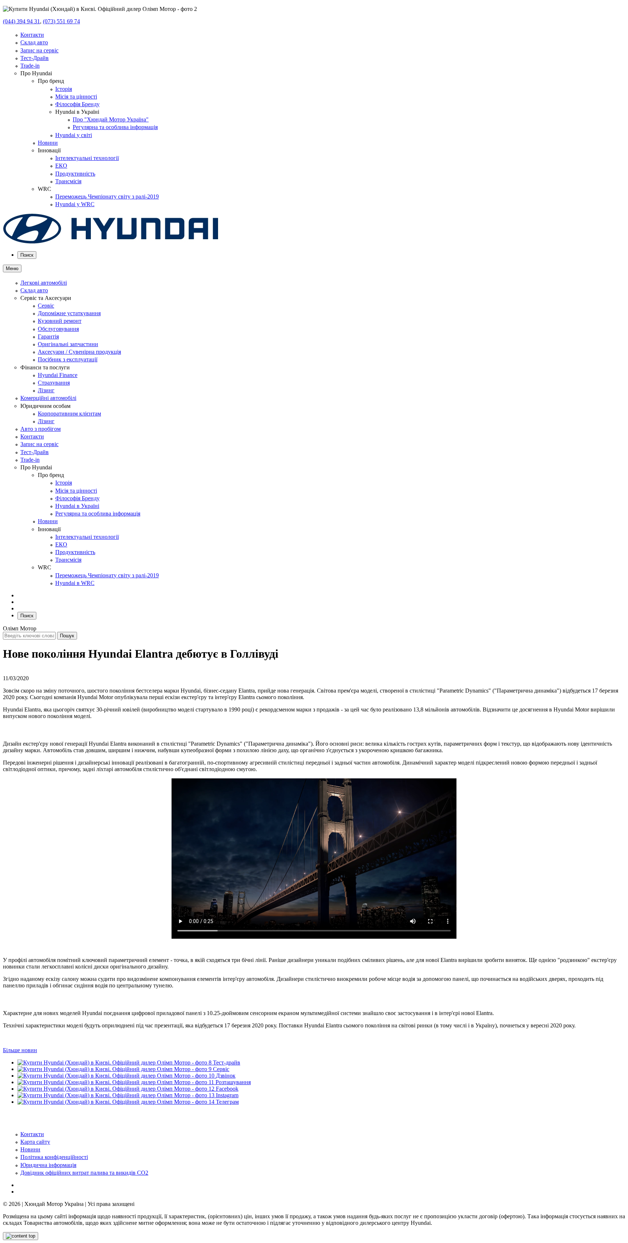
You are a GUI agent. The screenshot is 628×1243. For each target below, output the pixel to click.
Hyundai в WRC (74, 583)
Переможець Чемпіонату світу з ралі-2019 (107, 196)
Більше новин (20, 1050)
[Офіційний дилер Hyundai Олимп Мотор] (111, 242)
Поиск (26, 255)
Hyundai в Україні (77, 506)
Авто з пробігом (40, 429)
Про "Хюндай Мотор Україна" (111, 119)
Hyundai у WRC (74, 204)
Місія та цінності (76, 96)
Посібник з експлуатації (67, 359)
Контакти (32, 35)
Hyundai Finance (57, 375)
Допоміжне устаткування (69, 313)
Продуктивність (75, 174)
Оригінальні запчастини (68, 344)
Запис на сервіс (39, 50)
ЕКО (61, 166)
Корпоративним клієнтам (69, 413)
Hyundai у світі (73, 135)
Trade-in (30, 66)
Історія (63, 89)
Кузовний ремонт (59, 321)
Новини (48, 143)
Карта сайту (35, 1142)
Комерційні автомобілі (48, 398)
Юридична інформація (48, 1165)
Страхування (54, 383)
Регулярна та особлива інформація (115, 127)
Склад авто (34, 42)
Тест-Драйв (34, 58)
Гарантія (48, 336)
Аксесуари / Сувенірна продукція (79, 352)
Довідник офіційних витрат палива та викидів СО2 (84, 1173)
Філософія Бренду (77, 104)
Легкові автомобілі (43, 283)
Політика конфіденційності (54, 1157)
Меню (12, 268)
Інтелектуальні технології (87, 158)
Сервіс (46, 305)
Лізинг (46, 390)
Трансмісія (68, 181)
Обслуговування (58, 329)
